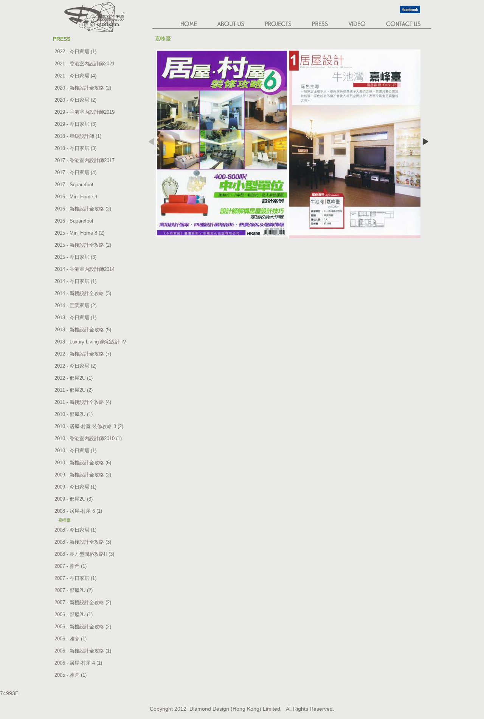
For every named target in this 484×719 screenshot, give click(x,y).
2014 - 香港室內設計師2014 (84, 269)
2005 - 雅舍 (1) (70, 675)
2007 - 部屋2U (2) (73, 590)
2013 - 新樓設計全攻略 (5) (82, 329)
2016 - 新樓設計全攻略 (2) (82, 209)
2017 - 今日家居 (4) (75, 172)
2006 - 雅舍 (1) (70, 639)
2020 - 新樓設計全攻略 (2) (82, 88)
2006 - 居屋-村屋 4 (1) (78, 663)
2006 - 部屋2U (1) (73, 614)
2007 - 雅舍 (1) (70, 566)
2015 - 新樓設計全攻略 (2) (82, 245)
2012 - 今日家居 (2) (75, 366)
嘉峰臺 (64, 520)
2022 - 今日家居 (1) (75, 51)
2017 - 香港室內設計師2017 (84, 160)
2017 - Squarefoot (73, 184)
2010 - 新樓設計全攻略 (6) (82, 462)
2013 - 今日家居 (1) (75, 317)
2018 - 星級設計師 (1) (77, 136)
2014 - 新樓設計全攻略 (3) (82, 293)
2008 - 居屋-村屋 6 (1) (78, 511)
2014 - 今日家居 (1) (75, 281)
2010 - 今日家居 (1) (75, 450)
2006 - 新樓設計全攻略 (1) (82, 651)
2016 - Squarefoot (73, 221)
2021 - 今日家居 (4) (75, 76)
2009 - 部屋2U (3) (73, 499)
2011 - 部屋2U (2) (73, 390)
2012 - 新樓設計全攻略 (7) (82, 354)
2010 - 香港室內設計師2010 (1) (88, 438)
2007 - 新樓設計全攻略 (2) (82, 602)
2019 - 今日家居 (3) (75, 124)
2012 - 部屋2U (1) (73, 378)
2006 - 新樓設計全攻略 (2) (82, 626)
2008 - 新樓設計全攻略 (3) (82, 542)
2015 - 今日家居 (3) (75, 257)
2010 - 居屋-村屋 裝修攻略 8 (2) (88, 426)
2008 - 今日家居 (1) (75, 530)
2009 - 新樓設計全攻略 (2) (82, 475)
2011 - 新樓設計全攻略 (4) (82, 402)
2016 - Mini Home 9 (75, 196)
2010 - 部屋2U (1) (73, 414)
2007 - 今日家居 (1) (75, 578)
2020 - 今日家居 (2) (75, 100)
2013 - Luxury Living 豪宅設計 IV (90, 342)
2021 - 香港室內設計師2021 (84, 63)
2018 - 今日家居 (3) (75, 148)
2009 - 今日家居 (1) (75, 487)
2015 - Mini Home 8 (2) (79, 233)
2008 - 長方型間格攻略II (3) (84, 554)
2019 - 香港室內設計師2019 (84, 112)
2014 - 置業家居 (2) (75, 305)
